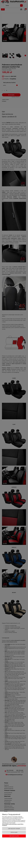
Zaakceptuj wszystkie (14, 835)
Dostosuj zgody (14, 832)
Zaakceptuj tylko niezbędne (14, 828)
